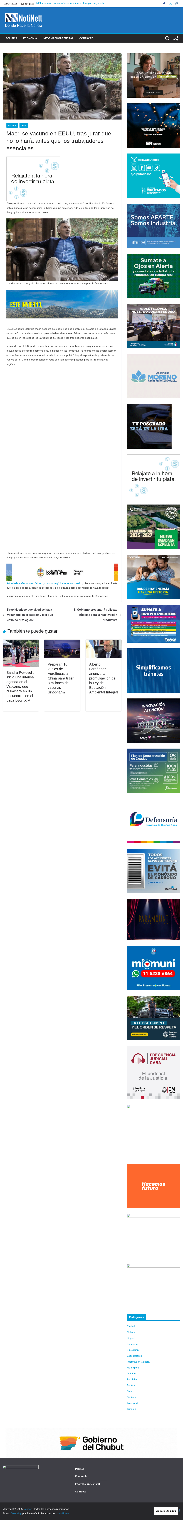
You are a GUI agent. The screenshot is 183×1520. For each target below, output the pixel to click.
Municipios (133, 1367)
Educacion (133, 1349)
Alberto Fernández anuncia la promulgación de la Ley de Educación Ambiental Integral (103, 678)
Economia (132, 1344)
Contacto (86, 38)
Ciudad (131, 1326)
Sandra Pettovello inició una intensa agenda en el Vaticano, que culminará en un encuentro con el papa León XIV (20, 686)
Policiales (132, 1379)
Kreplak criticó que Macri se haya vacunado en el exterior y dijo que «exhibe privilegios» (30, 615)
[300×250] (153, 105)
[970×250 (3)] (62, 292)
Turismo (131, 1408)
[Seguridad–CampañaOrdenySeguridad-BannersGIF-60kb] (153, 998)
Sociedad (132, 1397)
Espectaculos (134, 1355)
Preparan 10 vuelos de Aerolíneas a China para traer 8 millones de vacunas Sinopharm (61, 678)
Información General (58, 38)
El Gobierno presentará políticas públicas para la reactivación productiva (95, 615)
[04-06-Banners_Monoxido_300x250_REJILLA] (153, 850)
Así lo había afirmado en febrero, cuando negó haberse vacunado (43, 583)
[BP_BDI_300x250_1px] (33, 158)
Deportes (132, 1338)
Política (12, 38)
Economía (30, 38)
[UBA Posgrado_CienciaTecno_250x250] (149, 406)
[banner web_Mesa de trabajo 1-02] (153, 1106)
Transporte (133, 1403)
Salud (24, 125)
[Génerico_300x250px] (153, 55)
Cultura (131, 1332)
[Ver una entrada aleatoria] (176, 38)
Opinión (131, 1373)
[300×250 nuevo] (153, 650)
